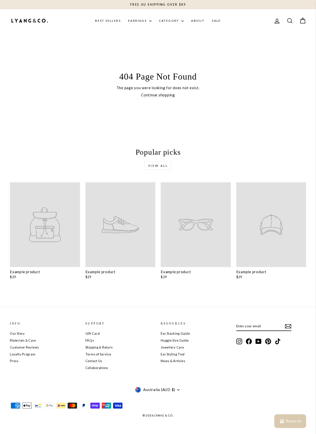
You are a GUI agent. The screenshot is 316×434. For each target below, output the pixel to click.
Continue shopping (158, 95)
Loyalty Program (22, 354)
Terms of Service (98, 354)
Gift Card (92, 333)
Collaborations (96, 368)
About (197, 20)
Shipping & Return (99, 347)
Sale (216, 20)
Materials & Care (23, 340)
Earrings (138, 20)
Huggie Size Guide (175, 340)
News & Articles (173, 361)
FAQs (89, 340)
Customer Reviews (24, 347)
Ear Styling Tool (173, 354)
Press (14, 361)
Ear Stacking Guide (175, 333)
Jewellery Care (172, 347)
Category (169, 20)
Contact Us (93, 361)
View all (158, 165)
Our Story (17, 333)
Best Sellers (108, 20)
